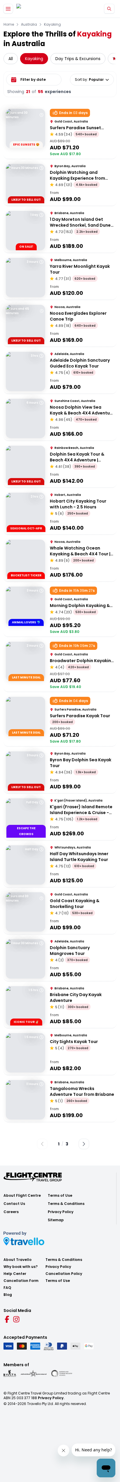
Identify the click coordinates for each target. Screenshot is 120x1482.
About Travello (17, 1259)
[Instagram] (16, 1319)
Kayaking (52, 24)
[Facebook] (6, 1319)
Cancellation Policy (63, 1273)
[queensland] (61, 1373)
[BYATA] (9, 1373)
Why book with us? (20, 1266)
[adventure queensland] (34, 1373)
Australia (29, 24)
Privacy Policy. (51, 1397)
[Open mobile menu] (8, 8)
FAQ (7, 1287)
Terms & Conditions (66, 1203)
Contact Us (14, 1203)
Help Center (14, 1273)
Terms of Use (60, 1195)
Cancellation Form (20, 1280)
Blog (7, 1294)
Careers (11, 1212)
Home (8, 24)
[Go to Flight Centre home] (33, 9)
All (10, 59)
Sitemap (56, 1220)
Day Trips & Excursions (77, 59)
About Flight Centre (22, 1195)
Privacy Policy (60, 1212)
